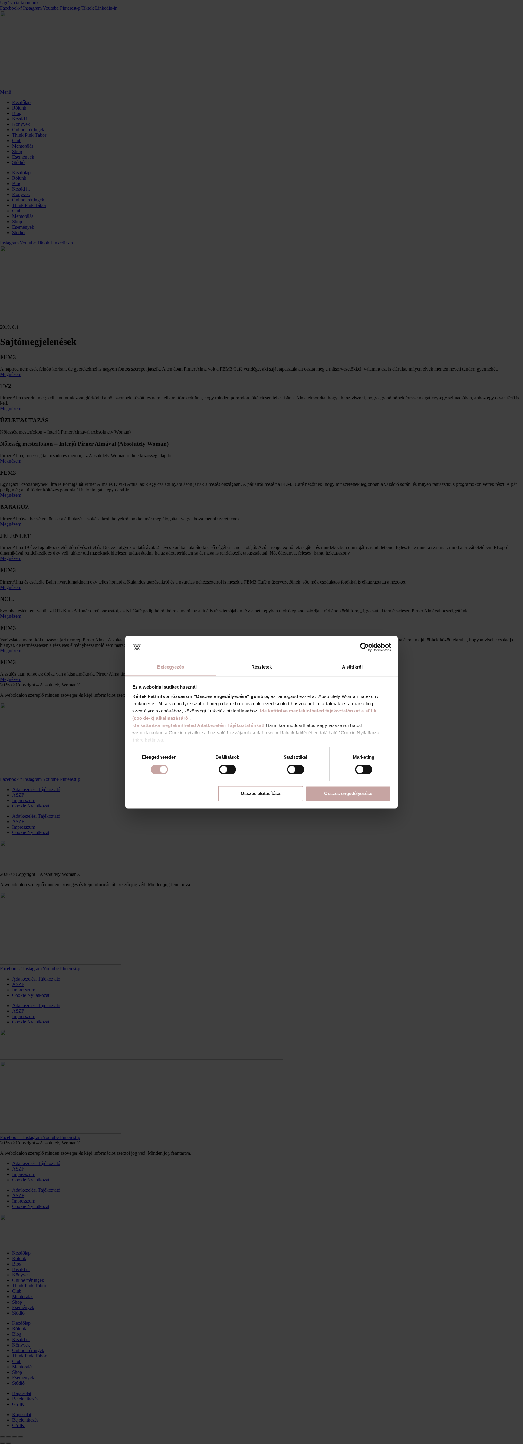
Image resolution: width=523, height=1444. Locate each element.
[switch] (227, 769)
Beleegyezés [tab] (170, 667)
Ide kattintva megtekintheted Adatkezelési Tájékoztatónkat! (198, 725)
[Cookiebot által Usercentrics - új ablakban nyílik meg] (364, 647)
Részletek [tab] (261, 667)
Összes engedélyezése (348, 793)
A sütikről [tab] (352, 667)
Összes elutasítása (260, 793)
